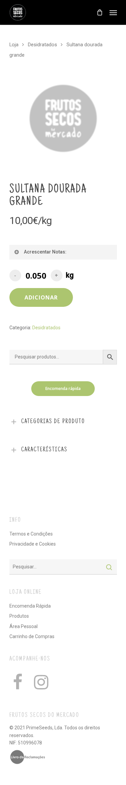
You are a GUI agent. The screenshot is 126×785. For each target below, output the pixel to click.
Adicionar (41, 297)
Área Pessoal (23, 626)
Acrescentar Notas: (45, 252)
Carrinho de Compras (31, 636)
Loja (13, 45)
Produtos (19, 616)
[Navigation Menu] (113, 12)
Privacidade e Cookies (32, 544)
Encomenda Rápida (30, 606)
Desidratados (42, 45)
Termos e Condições (31, 534)
